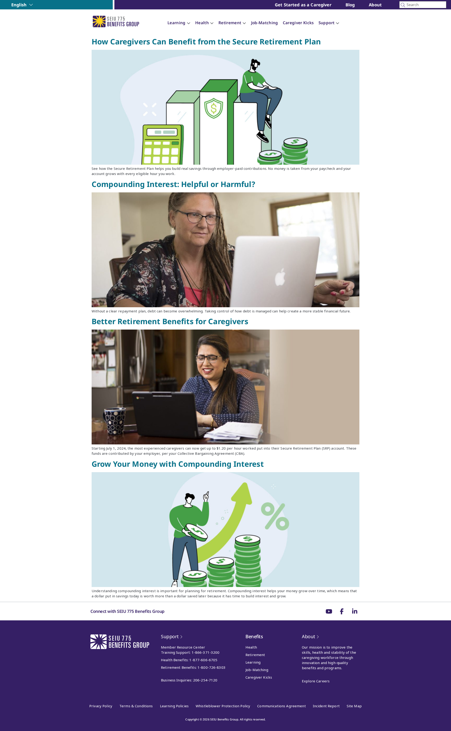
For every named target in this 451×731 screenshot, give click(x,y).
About (375, 5)
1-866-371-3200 (206, 652)
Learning (252, 662)
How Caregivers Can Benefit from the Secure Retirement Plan (206, 41)
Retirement (255, 654)
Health (251, 647)
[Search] (422, 4)
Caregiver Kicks (258, 677)
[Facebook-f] (342, 611)
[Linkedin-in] (355, 611)
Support (170, 636)
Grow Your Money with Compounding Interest (178, 464)
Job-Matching (256, 669)
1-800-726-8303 (212, 667)
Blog (350, 5)
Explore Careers (316, 681)
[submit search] (403, 5)
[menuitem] (22, 4)
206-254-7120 (205, 680)
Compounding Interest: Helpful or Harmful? (173, 184)
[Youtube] (329, 611)
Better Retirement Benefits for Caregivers (170, 321)
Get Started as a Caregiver (303, 5)
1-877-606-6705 (203, 659)
